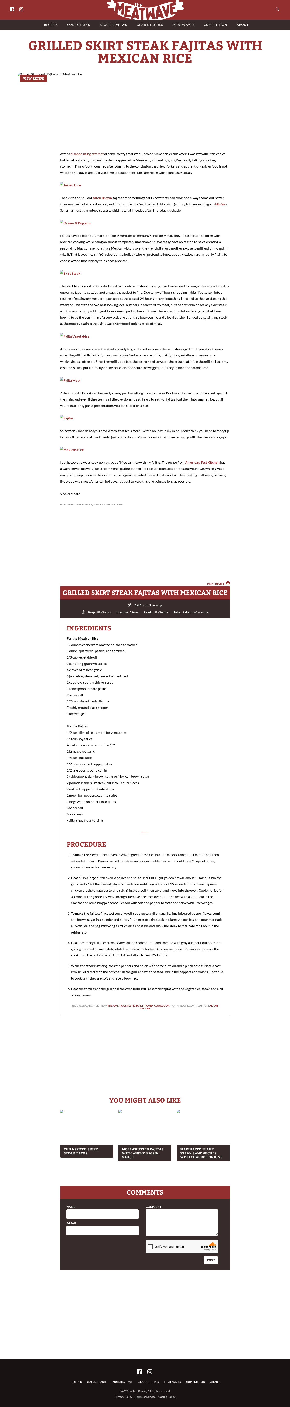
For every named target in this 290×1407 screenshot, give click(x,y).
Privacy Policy (123, 1397)
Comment (153, 1206)
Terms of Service (145, 1397)
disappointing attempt (87, 154)
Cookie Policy (166, 1397)
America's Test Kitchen (202, 462)
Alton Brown (102, 198)
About (215, 1381)
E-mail (71, 1223)
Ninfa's (220, 204)
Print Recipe (216, 583)
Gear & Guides (148, 1381)
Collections (96, 1381)
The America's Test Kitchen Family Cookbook (138, 1005)
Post (211, 1260)
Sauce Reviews (122, 1381)
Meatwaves (172, 1381)
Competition (195, 1381)
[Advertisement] (145, 112)
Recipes (76, 1381)
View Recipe (33, 78)
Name (70, 1206)
